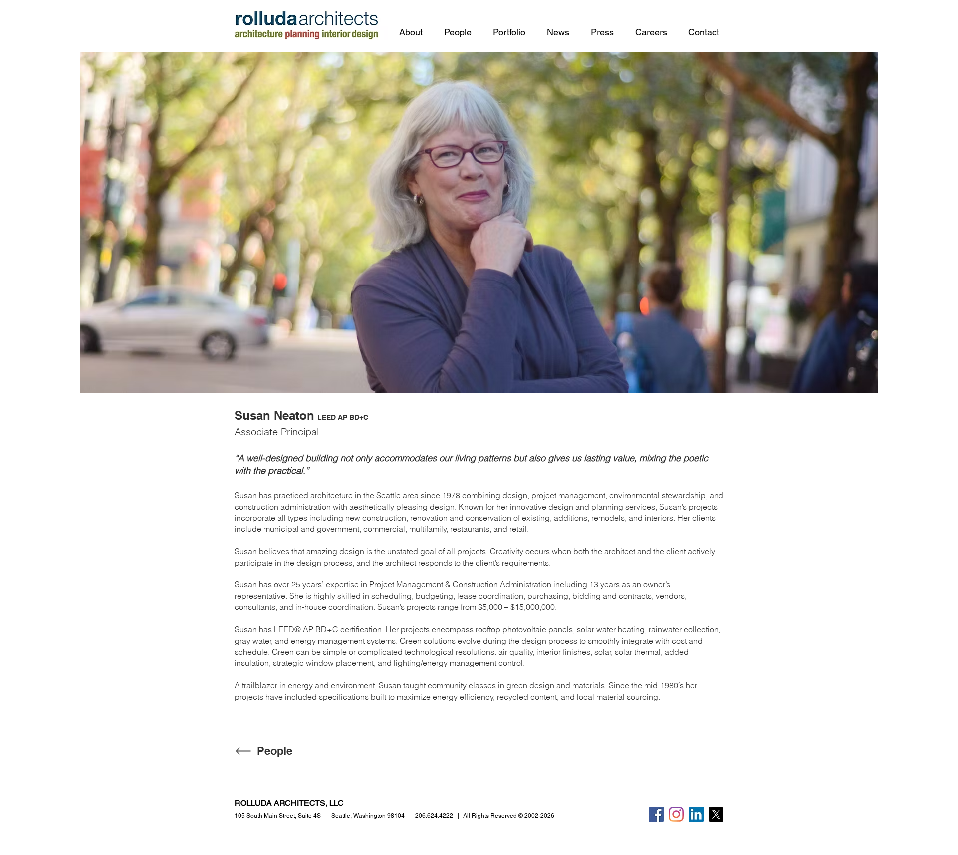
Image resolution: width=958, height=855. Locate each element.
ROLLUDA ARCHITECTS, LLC (289, 803)
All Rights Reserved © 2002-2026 (508, 815)
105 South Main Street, (278, 815)
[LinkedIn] (696, 814)
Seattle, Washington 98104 (368, 815)
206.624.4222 (434, 815)
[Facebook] (656, 814)
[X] (716, 814)
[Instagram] (676, 814)
